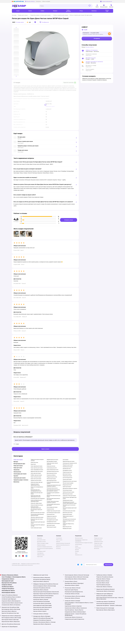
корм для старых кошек (36, 503)
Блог (76, 553)
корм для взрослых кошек (37, 505)
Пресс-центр (59, 539)
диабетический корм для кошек (36, 493)
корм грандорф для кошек (37, 469)
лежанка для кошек (67, 475)
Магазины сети (78, 554)
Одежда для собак (98, 546)
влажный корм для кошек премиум (37, 519)
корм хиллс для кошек (36, 478)
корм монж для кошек (36, 476)
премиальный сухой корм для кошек (38, 522)
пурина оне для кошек (36, 480)
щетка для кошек (51, 525)
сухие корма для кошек (36, 527)
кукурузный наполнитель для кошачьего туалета (54, 486)
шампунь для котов (51, 518)
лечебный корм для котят (53, 471)
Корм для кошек (98, 539)
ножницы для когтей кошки (53, 523)
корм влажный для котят (52, 469)
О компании (59, 538)
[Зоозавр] (24, 6)
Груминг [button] (16, 475)
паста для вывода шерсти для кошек (70, 508)
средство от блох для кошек (69, 495)
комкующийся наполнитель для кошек (53, 505)
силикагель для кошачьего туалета (53, 493)
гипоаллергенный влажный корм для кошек (37, 515)
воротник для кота (67, 526)
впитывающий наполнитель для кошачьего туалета (53, 490)
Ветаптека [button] (16, 482)
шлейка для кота (67, 468)
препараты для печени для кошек (69, 505)
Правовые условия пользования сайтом (30, 563)
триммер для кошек (51, 527)
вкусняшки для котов (52, 473)
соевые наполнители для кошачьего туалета (53, 502)
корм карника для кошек (36, 466)
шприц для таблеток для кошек (68, 521)
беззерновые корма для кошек (36, 510)
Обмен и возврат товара (42, 543)
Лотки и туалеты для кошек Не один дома (81, 15)
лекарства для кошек (68, 500)
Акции (76, 546)
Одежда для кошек (98, 541)
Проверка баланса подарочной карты (84, 542)
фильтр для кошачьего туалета (70, 488)
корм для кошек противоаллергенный (36, 507)
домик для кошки (67, 474)
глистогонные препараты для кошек (69, 498)
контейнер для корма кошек (53, 512)
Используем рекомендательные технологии (22, 565)
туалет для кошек (67, 486)
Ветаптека (96, 548)
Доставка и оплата (41, 541)
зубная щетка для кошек (68, 492)
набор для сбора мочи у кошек (68, 524)
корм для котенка (51, 466)
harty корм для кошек (36, 473)
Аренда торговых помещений (63, 543)
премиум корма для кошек (37, 517)
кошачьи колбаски (51, 475)
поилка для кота (50, 514)
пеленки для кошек (67, 490)
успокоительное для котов (69, 510)
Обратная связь (40, 554)
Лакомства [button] (16, 469)
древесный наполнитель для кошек (53, 496)
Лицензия (39, 538)
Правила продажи (41, 545)
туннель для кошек (67, 479)
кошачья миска (50, 509)
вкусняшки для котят (51, 480)
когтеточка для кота (67, 477)
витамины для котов (67, 512)
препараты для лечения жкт (69, 519)
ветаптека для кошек (68, 493)
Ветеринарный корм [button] (19, 463)
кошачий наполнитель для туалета (53, 483)
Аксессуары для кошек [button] (20, 473)
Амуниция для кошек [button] (20, 477)
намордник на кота (67, 470)
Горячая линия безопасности (63, 545)
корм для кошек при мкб (36, 482)
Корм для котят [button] (18, 467)
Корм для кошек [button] (18, 459)
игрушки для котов (67, 484)
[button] (44, 22)
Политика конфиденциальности (44, 546)
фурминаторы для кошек (68, 461)
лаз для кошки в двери (68, 483)
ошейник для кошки (67, 466)
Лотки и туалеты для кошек (60, 15)
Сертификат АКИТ (41, 551)
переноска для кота (67, 472)
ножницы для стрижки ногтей (70, 463)
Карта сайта (40, 556)
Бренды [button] (16, 461)
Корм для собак (97, 545)
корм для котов (34, 462)
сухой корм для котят (52, 467)
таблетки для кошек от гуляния (68, 517)
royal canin (33, 464)
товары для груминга (52, 516)
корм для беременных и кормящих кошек (36, 501)
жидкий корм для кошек (52, 459)
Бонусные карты (79, 538)
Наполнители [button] (17, 471)
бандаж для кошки (67, 528)
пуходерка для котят (51, 521)
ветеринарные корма (52, 461)
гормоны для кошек (67, 514)
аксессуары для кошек (52, 507)
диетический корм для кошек (38, 512)
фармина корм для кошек (37, 471)
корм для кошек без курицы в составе (38, 525)
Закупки (58, 541)
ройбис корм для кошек (36, 475)
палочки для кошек (51, 478)
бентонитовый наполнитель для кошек (53, 499)
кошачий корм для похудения (38, 498)
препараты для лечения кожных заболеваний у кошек (70, 503)
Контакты (58, 548)
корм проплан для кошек (37, 467)
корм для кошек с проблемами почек (35, 484)
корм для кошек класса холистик (52, 464)
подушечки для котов (52, 476)
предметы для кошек (68, 464)
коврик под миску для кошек (53, 510)
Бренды (77, 549)
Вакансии (58, 546)
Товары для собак (98, 543)
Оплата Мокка (78, 544)
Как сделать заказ (41, 539)
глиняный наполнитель (52, 488)
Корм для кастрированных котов (37, 487)
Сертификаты (40, 553)
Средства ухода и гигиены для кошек (40, 15)
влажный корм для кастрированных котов (36, 490)
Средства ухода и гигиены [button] (21, 480)
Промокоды (78, 547)
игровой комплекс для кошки (70, 481)
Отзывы (77, 551)
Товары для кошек (23, 15)
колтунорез (65, 459)
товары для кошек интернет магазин (37, 460)
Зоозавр (14, 15)
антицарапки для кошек (52, 519)
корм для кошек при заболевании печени (35, 496)
